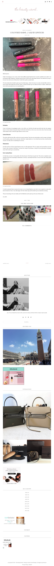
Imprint (30, 564)
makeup (29, 30)
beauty (24, 30)
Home (27, 263)
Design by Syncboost (41, 562)
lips (27, 30)
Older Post (48, 263)
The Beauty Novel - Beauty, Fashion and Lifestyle (26, 562)
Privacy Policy (25, 564)
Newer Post (6, 263)
